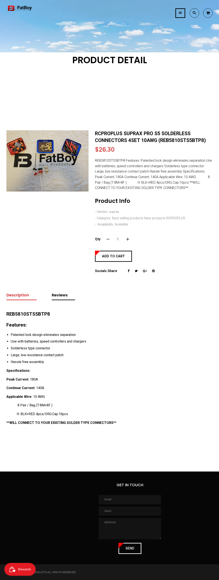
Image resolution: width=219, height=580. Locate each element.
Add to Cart (113, 256)
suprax (114, 212)
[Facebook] (129, 271)
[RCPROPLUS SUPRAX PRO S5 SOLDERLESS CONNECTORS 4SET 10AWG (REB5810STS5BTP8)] (47, 161)
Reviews (60, 295)
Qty (98, 239)
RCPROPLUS (175, 218)
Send (130, 548)
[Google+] (145, 271)
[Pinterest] (153, 271)
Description (17, 295)
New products (154, 218)
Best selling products (127, 218)
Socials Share (106, 271)
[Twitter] (136, 271)
